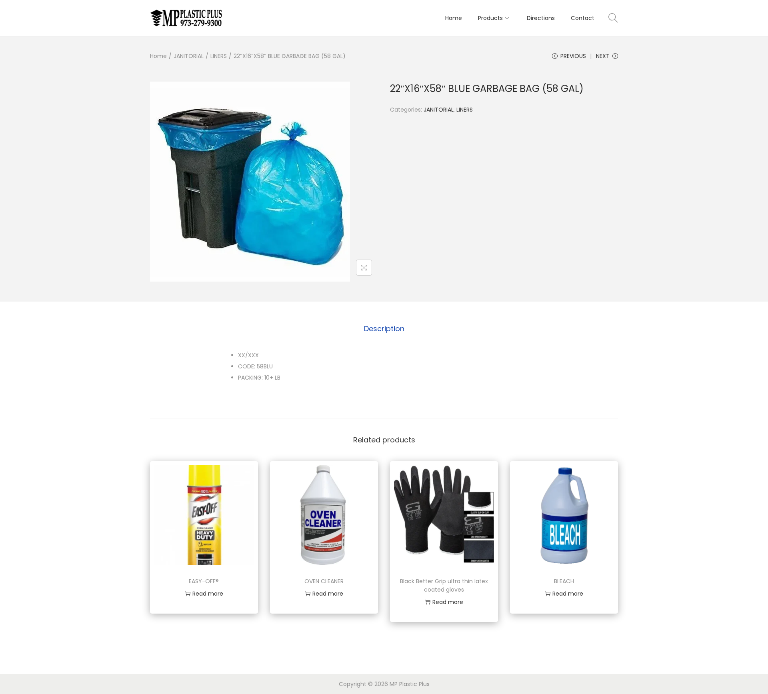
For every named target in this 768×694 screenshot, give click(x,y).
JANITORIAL (189, 56)
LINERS (218, 56)
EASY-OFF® (204, 581)
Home (158, 56)
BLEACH (564, 581)
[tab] (384, 328)
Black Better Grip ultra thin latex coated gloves (444, 585)
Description (384, 329)
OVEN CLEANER (324, 581)
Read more (207, 594)
